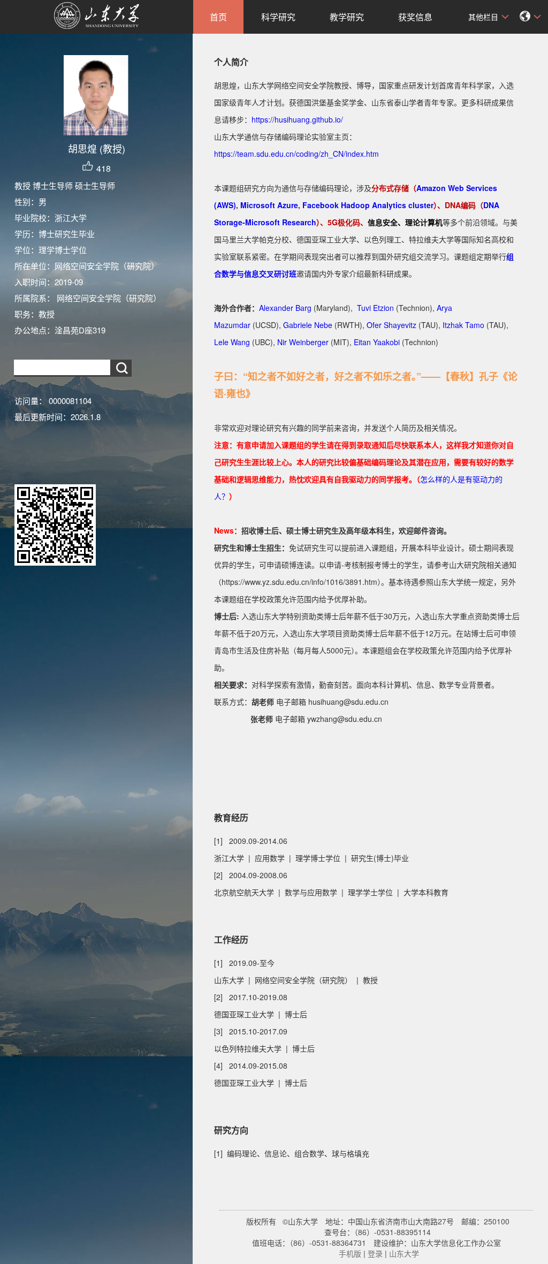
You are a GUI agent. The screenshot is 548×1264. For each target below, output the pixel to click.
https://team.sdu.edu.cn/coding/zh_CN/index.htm (296, 153)
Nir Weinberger (303, 342)
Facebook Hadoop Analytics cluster (367, 205)
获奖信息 (415, 17)
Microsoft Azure (269, 205)
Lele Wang (232, 342)
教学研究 (347, 17)
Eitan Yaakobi (377, 342)
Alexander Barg (285, 307)
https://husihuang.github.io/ (297, 119)
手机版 (350, 1253)
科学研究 (278, 17)
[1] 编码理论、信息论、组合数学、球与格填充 (291, 1153)
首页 (218, 17)
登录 (375, 1253)
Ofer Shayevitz (391, 324)
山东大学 (404, 1253)
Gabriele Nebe (307, 324)
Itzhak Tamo (463, 324)
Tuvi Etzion (375, 307)
